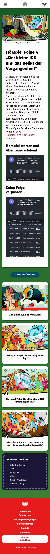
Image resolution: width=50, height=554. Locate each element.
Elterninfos (25, 532)
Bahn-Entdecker (17, 465)
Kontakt (25, 528)
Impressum (25, 511)
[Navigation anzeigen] (5, 4)
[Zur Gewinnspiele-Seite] (44, 4)
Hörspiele (14, 472)
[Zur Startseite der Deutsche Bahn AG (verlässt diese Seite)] (25, 503)
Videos (13, 476)
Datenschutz (25, 515)
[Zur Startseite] (25, 4)
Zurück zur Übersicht (25, 274)
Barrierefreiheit (25, 523)
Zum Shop (25, 538)
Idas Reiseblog (17, 483)
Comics (13, 468)
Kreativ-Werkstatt (18, 480)
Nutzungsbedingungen (25, 519)
